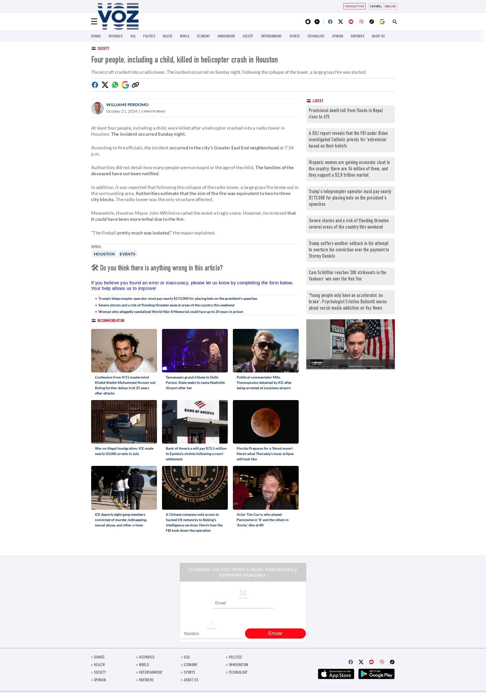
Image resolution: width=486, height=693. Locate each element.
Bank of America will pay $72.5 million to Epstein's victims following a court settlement (196, 453)
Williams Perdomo (127, 104)
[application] (350, 344)
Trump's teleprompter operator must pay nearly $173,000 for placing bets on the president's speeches (177, 298)
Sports (294, 36)
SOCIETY (247, 36)
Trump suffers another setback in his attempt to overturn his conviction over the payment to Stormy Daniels (349, 250)
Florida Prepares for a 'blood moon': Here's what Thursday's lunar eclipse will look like (265, 453)
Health (167, 36)
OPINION (337, 36)
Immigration (226, 36)
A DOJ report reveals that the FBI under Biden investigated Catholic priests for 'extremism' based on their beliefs (348, 140)
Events (127, 253)
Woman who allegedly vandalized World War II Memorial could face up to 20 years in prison (170, 311)
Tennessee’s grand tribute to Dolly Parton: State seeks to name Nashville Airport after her (195, 382)
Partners (357, 36)
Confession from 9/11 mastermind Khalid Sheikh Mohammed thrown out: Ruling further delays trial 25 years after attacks (125, 385)
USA (133, 36)
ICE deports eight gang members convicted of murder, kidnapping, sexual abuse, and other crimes (121, 519)
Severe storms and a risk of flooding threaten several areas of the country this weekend (166, 305)
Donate (96, 36)
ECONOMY (203, 36)
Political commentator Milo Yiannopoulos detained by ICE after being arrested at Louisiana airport (264, 382)
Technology (316, 36)
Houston (104, 253)
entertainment (271, 36)
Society (103, 49)
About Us (378, 36)
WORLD (185, 36)
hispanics (116, 36)
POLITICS (149, 36)
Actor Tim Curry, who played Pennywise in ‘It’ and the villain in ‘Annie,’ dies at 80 (263, 519)
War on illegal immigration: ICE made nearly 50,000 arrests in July (124, 451)
